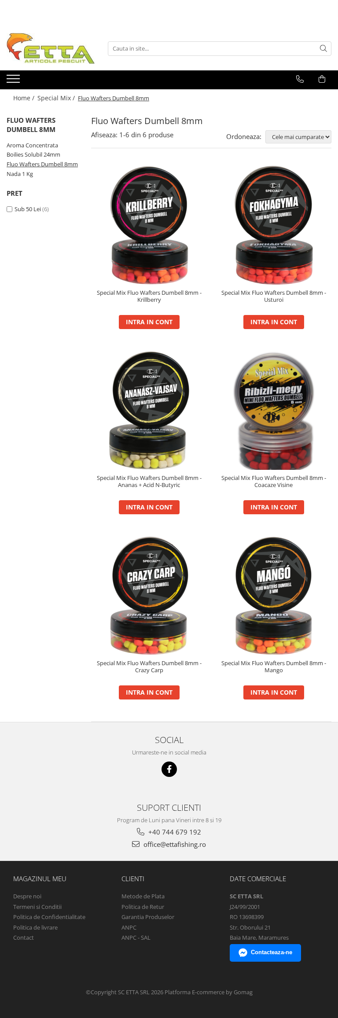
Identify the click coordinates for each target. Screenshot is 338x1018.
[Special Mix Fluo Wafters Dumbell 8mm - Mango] (273, 595)
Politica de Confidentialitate (49, 917)
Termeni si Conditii (37, 907)
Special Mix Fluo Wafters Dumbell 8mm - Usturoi (273, 296)
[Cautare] (323, 48)
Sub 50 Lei (28, 209)
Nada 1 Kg (20, 174)
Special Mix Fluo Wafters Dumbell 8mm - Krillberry (149, 296)
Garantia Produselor (147, 917)
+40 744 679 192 (174, 832)
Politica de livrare (35, 927)
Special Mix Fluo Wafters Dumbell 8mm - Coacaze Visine (273, 481)
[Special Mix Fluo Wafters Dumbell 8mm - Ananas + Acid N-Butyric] (148, 410)
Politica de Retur (142, 907)
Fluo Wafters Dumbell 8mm (42, 164)
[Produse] (14, 81)
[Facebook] (169, 769)
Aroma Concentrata (32, 145)
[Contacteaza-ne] (300, 79)
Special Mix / (57, 98)
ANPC (128, 927)
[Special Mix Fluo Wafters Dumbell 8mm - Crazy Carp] (148, 595)
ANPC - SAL (136, 937)
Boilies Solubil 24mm (33, 154)
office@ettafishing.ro (174, 844)
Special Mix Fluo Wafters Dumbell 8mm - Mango (273, 666)
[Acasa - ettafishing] (51, 48)
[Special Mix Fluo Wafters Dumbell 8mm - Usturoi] (273, 225)
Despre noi (27, 896)
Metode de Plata (143, 896)
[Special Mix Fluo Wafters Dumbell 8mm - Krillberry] (148, 225)
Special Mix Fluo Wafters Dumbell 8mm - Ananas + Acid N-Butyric (149, 481)
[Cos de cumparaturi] (321, 79)
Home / (24, 98)
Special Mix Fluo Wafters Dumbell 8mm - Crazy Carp (149, 666)
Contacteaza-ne (271, 952)
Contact (23, 937)
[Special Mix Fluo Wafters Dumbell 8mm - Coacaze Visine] (273, 410)
